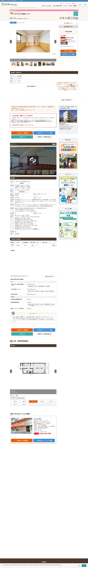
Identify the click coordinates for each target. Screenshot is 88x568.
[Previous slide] (11, 41)
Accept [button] (84, 565)
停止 (17, 395)
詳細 (53, 245)
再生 (12, 395)
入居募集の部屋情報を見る (31, 86)
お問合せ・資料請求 (22, 133)
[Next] (76, 118)
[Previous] (60, 118)
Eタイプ (51, 401)
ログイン (74, 3)
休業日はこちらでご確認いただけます (67, 46)
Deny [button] (79, 565)
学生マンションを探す (47, 5)
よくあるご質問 (67, 3)
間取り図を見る (22, 191)
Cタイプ (33, 401)
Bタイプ (24, 401)
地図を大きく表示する (49, 276)
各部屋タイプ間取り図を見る (66, 99)
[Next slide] (55, 41)
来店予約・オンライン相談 (45, 133)
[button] (14, 63)
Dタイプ (42, 401)
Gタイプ (24, 404)
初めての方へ (62, 3)
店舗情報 (75, 5)
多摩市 (22, 7)
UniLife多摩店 (63, 35)
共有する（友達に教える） (45, 137)
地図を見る (22, 183)
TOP (10, 7)
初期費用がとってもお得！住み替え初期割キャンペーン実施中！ (12, 0)
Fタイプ (15, 404)
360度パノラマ (69, 23)
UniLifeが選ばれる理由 (57, 5)
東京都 (20, 7)
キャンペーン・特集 (67, 5)
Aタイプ (15, 401)
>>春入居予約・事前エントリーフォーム (22, 125)
